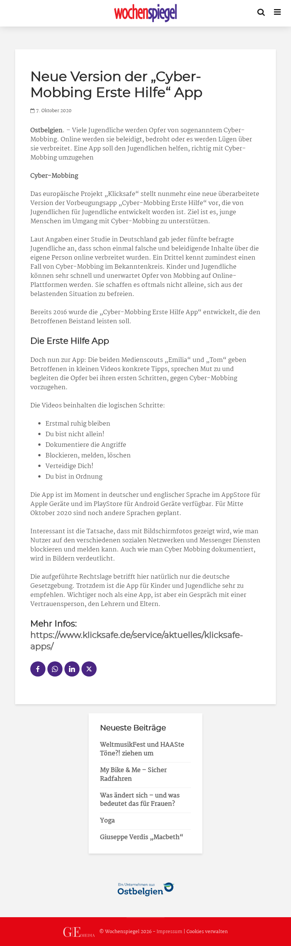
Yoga (107, 821)
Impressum (169, 932)
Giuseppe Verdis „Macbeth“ (141, 837)
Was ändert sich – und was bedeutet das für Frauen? (140, 800)
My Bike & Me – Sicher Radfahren (133, 774)
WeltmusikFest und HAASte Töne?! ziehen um (142, 749)
